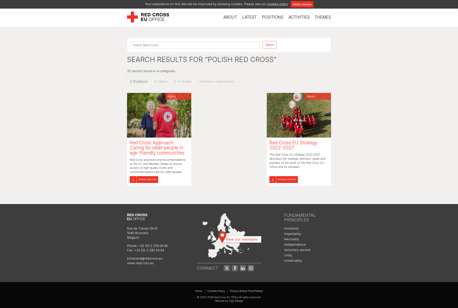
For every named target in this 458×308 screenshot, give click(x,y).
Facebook (235, 268)
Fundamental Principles (300, 217)
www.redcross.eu (140, 263)
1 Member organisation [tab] (216, 81)
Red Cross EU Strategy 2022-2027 (293, 145)
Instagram (251, 268)
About (230, 17)
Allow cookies (302, 4)
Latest (249, 17)
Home (198, 290)
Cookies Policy (216, 290)
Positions (272, 17)
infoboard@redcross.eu (144, 258)
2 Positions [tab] (139, 81)
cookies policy (277, 4)
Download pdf (147, 179)
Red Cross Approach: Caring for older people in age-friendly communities (157, 148)
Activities (299, 17)
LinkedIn (243, 268)
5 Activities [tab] (183, 81)
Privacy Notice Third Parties (246, 290)
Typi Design (236, 300)
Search (269, 44)
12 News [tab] (161, 81)
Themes (323, 17)
